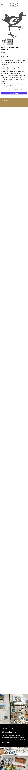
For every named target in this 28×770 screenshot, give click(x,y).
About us (4, 105)
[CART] (26, 4)
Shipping (4, 100)
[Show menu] (1, 4)
